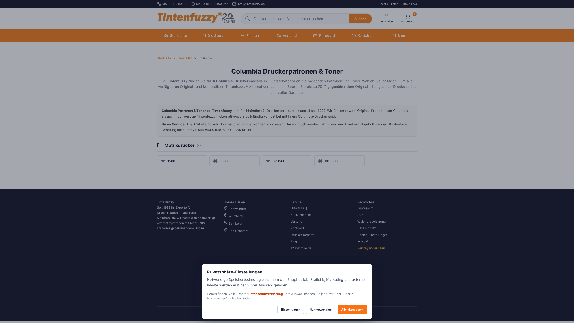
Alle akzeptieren (352, 309)
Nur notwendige (321, 309)
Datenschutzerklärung (265, 294)
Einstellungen (290, 309)
